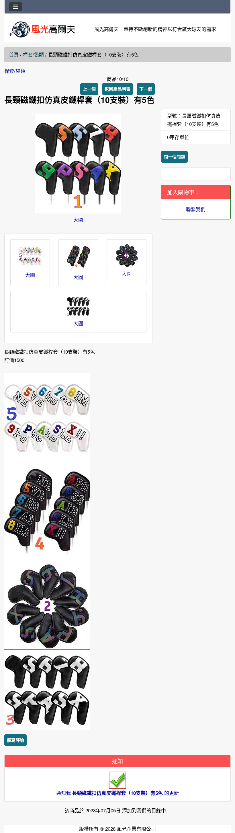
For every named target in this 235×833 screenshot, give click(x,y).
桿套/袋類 (33, 54)
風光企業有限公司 (136, 828)
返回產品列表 (117, 89)
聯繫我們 (195, 209)
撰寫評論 (15, 740)
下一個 (145, 89)
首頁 (14, 54)
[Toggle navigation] (15, 6)
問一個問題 (174, 156)
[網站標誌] (42, 29)
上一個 (89, 89)
